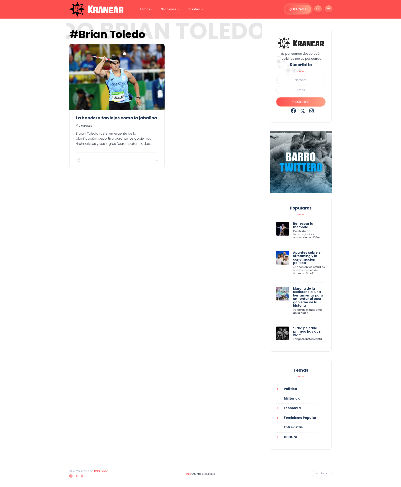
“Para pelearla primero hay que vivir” (307, 331)
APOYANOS (300, 9)
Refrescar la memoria (303, 225)
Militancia (292, 398)
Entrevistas (293, 427)
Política (290, 389)
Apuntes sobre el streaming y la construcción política (307, 257)
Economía (292, 408)
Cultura (290, 437)
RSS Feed (101, 471)
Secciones (168, 9)
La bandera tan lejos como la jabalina (116, 118)
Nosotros (194, 9)
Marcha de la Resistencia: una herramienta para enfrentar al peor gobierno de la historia (308, 297)
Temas (145, 9)
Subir (323, 473)
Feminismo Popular (300, 417)
